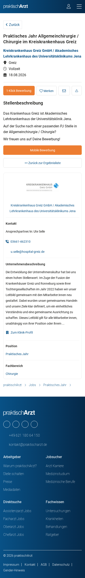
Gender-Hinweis (14, 570)
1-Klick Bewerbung (18, 90)
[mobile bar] (79, 7)
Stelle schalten (13, 474)
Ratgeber (52, 535)
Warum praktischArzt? (20, 466)
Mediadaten (11, 490)
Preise (7, 482)
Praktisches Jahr (17, 354)
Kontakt (30, 564)
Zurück (14, 25)
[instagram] (15, 424)
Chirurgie (12, 374)
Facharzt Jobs (13, 519)
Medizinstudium (58, 474)
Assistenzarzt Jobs (17, 511)
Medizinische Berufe (60, 482)
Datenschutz (61, 564)
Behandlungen (56, 527)
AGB (44, 564)
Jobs (32, 385)
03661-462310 (20, 241)
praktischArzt (12, 385)
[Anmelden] (69, 7)
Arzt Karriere (55, 466)
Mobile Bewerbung (42, 150)
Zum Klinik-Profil (21, 332)
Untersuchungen (58, 511)
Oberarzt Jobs (13, 527)
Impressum (11, 564)
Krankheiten (54, 519)
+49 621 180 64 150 (24, 435)
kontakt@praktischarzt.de (27, 445)
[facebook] (25, 424)
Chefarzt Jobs (13, 535)
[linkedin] (34, 424)
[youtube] (6, 424)
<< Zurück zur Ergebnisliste (43, 163)
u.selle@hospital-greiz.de (27, 251)
